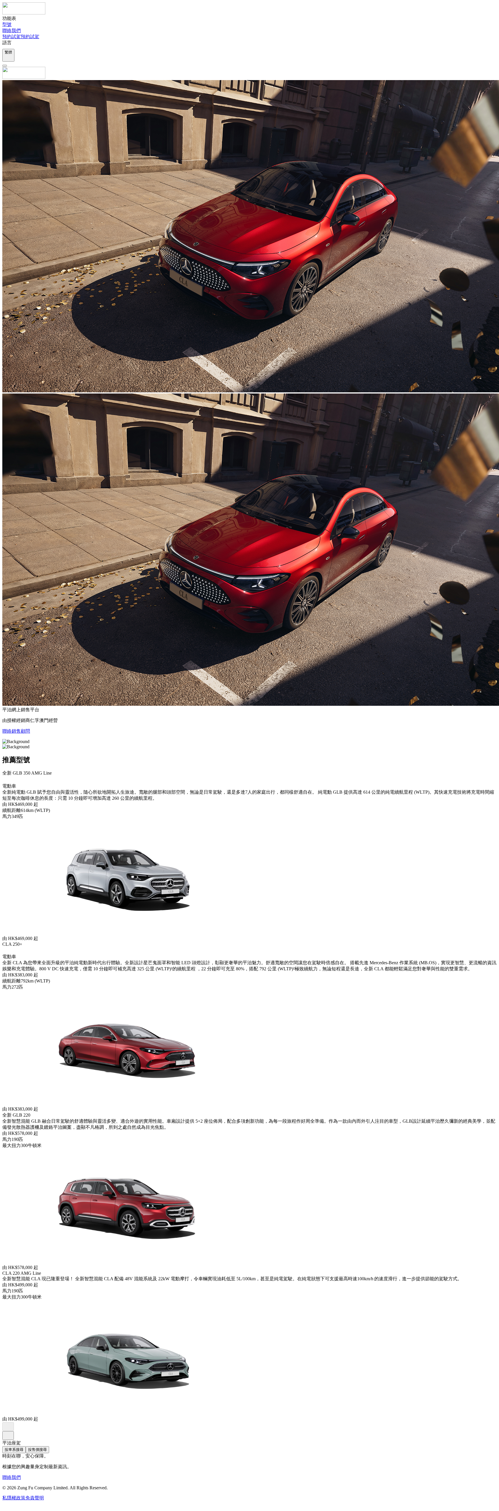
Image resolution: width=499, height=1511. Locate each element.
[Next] (8, 1435)
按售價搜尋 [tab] (37, 1449)
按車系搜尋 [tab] (14, 1449)
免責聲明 (34, 1497)
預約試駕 (11, 36)
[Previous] (8, 1426)
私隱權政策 (13, 1497)
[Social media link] (5, 1505)
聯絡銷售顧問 (16, 731)
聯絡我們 (11, 1477)
